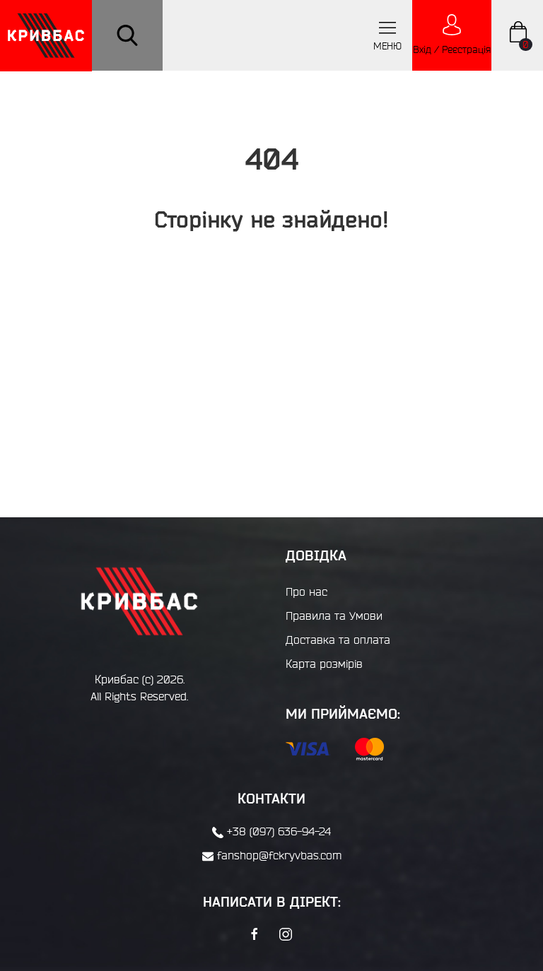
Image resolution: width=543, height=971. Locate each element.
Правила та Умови (334, 615)
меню (387, 46)
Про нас (306, 591)
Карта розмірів (324, 663)
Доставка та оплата (338, 639)
